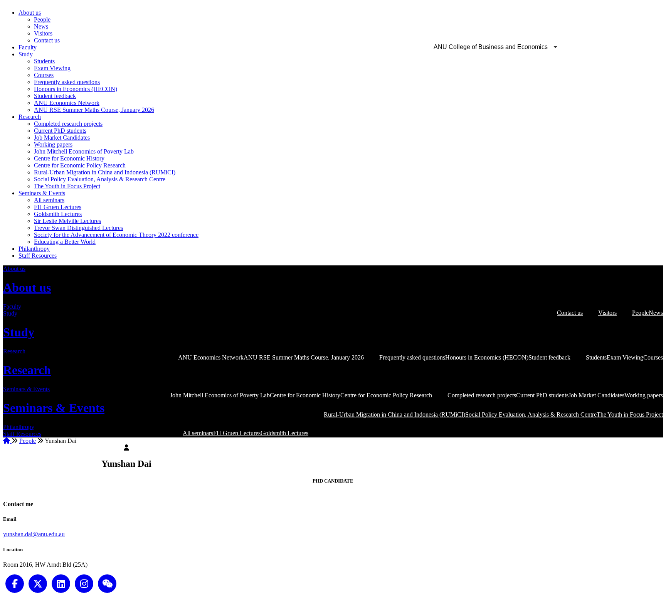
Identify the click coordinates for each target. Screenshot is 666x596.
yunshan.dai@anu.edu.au (34, 534)
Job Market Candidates (62, 137)
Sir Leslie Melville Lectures (67, 221)
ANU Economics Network (66, 103)
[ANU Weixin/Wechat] (107, 582)
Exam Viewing (52, 68)
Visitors (43, 33)
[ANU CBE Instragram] (84, 582)
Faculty (27, 47)
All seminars (49, 200)
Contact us (47, 40)
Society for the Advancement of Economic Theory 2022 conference (116, 234)
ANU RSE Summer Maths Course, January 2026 (94, 109)
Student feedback (55, 96)
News (41, 26)
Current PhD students (60, 130)
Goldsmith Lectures (58, 214)
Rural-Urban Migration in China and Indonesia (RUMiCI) (104, 172)
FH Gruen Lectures (57, 207)
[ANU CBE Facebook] (14, 582)
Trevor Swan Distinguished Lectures (78, 228)
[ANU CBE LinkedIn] (60, 582)
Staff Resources (37, 255)
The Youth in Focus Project (67, 186)
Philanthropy (34, 248)
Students (44, 61)
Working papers (53, 144)
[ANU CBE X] (37, 582)
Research (29, 116)
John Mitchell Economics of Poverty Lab (84, 151)
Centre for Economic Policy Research (80, 165)
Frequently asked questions (67, 82)
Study (25, 54)
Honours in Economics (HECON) (75, 89)
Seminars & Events (41, 193)
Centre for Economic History (69, 158)
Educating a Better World (65, 241)
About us (29, 12)
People (42, 19)
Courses (44, 75)
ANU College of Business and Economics (491, 47)
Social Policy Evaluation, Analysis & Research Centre (99, 179)
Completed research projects (68, 123)
